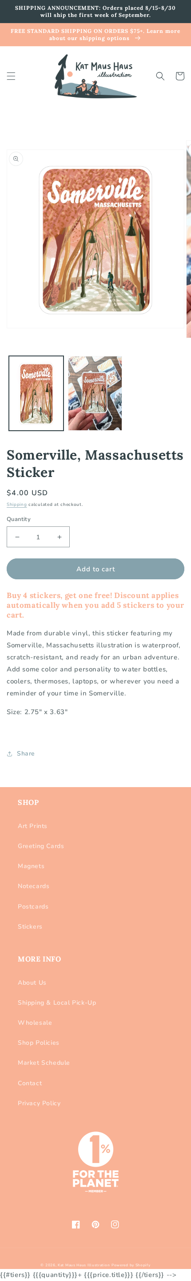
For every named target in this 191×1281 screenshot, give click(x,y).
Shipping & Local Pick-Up (57, 1002)
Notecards (33, 886)
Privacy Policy (39, 1103)
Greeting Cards (41, 846)
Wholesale (35, 1022)
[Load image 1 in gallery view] (36, 393)
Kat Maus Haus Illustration (84, 1265)
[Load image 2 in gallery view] (95, 393)
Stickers (30, 926)
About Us (32, 982)
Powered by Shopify (131, 1265)
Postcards (33, 906)
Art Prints (33, 826)
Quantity (19, 519)
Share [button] (26, 753)
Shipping (17, 504)
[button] (11, 76)
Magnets (31, 866)
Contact (30, 1083)
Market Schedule (44, 1063)
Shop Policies (39, 1043)
